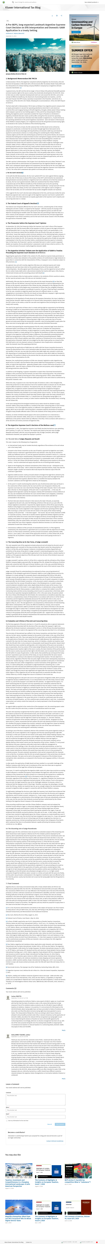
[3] (38, 203)
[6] (53, 281)
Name (8, 1107)
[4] (16, 262)
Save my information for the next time (18, 1120)
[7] (54, 425)
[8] (26, 776)
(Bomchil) (21, 33)
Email (8, 1114)
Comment (8, 1092)
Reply (63, 1030)
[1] (20, 88)
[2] (6, 915)
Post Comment (60, 1124)
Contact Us (29, 1242)
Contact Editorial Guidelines (54, 1141)
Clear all (49, 1124)
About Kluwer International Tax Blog (14, 1242)
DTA (8, 21)
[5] (43, 273)
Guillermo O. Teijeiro (12, 33)
